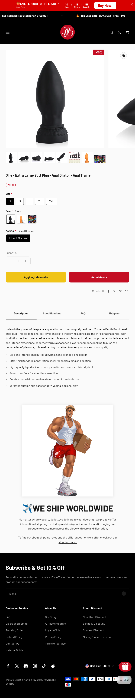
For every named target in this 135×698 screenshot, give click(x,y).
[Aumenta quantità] (25, 261)
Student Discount (93, 630)
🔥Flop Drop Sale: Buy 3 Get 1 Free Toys (97, 15)
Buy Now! (105, 5)
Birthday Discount (94, 623)
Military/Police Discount (97, 637)
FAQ (8, 617)
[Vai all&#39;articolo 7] (87, 158)
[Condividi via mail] (126, 291)
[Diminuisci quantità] (11, 261)
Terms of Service (55, 643)
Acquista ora (99, 277)
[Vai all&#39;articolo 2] (24, 158)
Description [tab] (21, 313)
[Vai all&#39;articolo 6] (74, 158)
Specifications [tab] (52, 313)
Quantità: (11, 252)
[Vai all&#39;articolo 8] (99, 159)
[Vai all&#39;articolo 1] (11, 158)
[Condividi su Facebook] (108, 291)
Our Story (50, 617)
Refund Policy (14, 637)
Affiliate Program (55, 623)
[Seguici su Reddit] (52, 666)
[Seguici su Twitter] (17, 666)
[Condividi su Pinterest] (120, 291)
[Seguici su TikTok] (43, 666)
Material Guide (14, 650)
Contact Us (12, 643)
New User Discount (94, 617)
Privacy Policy (53, 637)
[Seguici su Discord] (26, 666)
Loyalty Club (52, 630)
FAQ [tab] (83, 313)
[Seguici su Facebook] (8, 666)
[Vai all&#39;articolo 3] (36, 158)
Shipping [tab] (114, 313)
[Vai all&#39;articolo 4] (49, 158)
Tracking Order (15, 630)
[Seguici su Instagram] (35, 666)
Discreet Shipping (17, 623)
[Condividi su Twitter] (114, 291)
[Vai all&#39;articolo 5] (62, 158)
